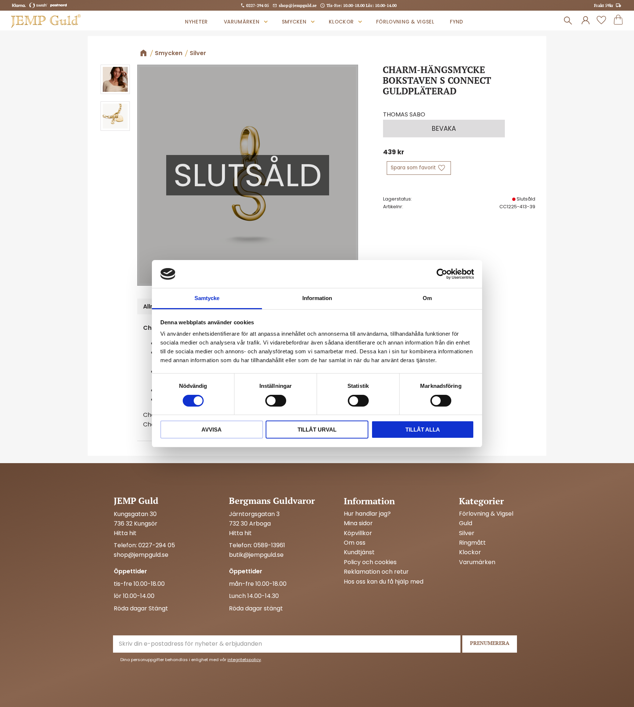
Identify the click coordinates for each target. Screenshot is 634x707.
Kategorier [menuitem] (481, 501)
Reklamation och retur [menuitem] (376, 572)
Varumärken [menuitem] (241, 21)
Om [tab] (427, 298)
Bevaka (444, 128)
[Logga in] (586, 20)
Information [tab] (317, 298)
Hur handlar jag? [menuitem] (367, 514)
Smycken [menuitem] (294, 21)
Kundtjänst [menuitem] (359, 552)
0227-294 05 (257, 5)
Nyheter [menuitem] (196, 21)
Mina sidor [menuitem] (358, 523)
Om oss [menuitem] (354, 543)
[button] (601, 20)
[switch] (275, 401)
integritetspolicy (244, 660)
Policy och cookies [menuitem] (370, 562)
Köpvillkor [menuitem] (358, 533)
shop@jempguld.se (298, 5)
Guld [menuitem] (465, 523)
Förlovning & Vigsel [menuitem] (405, 21)
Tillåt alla (422, 429)
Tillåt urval (317, 429)
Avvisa (211, 429)
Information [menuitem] (369, 501)
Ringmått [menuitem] (472, 543)
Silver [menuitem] (466, 533)
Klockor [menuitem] (341, 21)
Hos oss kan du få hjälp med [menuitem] (383, 581)
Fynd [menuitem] (456, 21)
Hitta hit (125, 533)
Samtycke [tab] (206, 298)
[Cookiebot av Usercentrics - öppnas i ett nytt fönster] (442, 273)
